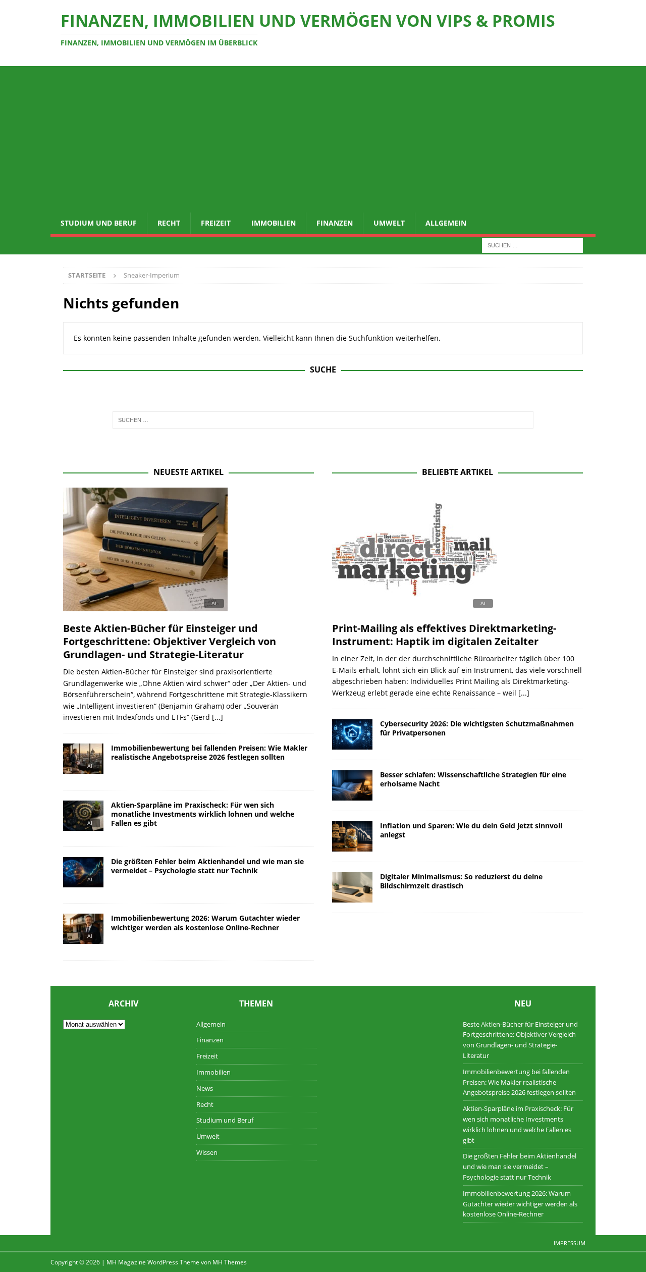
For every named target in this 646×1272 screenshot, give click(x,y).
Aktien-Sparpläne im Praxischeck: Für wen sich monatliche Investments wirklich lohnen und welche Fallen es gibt (202, 814)
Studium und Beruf (99, 223)
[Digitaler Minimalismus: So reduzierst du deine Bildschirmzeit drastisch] (352, 887)
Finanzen (334, 223)
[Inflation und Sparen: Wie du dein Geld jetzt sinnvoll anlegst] (352, 836)
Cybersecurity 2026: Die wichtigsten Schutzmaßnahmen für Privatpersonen (477, 728)
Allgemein (445, 223)
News (204, 1088)
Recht (168, 223)
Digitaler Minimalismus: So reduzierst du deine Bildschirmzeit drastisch (461, 881)
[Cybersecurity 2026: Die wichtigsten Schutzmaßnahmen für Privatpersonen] (352, 734)
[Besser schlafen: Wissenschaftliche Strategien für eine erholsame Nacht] (352, 785)
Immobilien (273, 223)
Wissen (207, 1152)
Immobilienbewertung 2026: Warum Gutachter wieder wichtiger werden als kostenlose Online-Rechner (205, 922)
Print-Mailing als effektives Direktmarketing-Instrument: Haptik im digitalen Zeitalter (444, 634)
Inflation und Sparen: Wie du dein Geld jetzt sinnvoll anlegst (471, 830)
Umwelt (389, 223)
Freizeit (216, 223)
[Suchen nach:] (532, 244)
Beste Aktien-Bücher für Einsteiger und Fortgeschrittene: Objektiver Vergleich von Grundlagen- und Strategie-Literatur (169, 641)
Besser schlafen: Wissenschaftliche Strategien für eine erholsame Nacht (473, 779)
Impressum (569, 1243)
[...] (217, 717)
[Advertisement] (323, 136)
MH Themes (229, 1262)
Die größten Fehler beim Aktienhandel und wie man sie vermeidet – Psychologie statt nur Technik (207, 866)
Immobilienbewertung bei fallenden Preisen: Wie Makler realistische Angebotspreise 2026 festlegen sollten (209, 752)
